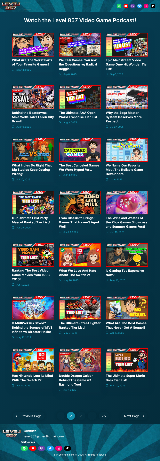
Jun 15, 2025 (117, 232)
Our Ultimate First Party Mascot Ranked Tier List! (31, 220)
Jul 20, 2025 (23, 179)
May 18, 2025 (117, 280)
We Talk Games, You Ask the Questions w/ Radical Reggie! (78, 64)
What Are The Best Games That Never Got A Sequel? (126, 325)
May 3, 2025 (70, 332)
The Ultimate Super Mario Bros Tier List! (125, 378)
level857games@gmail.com (44, 436)
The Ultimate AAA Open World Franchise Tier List (78, 115)
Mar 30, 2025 (117, 385)
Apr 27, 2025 (117, 332)
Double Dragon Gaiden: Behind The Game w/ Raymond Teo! (76, 380)
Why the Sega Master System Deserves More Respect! (124, 117)
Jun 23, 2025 (70, 232)
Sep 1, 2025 (116, 74)
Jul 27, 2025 (117, 126)
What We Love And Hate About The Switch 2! (77, 273)
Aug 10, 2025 (23, 126)
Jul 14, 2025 (70, 174)
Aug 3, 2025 (70, 122)
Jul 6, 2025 (116, 179)
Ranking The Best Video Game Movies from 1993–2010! (31, 274)
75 (104, 416)
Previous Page (29, 416)
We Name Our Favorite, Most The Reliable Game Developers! (124, 169)
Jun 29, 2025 (23, 227)
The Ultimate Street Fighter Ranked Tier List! (80, 325)
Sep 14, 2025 (23, 69)
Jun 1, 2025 (22, 284)
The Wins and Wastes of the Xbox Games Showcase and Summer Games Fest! (127, 222)
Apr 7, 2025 (69, 389)
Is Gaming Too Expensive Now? (125, 273)
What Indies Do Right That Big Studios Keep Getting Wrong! (32, 169)
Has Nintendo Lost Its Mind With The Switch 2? (32, 378)
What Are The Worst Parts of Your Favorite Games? (32, 62)
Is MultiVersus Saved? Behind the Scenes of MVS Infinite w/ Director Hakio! (32, 327)
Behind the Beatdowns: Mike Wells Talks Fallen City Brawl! (33, 117)
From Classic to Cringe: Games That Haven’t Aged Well (79, 222)
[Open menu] (27, 6)
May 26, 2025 (70, 280)
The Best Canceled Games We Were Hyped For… (79, 167)
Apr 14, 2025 (23, 385)
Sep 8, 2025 (69, 74)
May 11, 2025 (23, 337)
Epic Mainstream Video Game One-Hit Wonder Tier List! (127, 64)
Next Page (134, 416)
